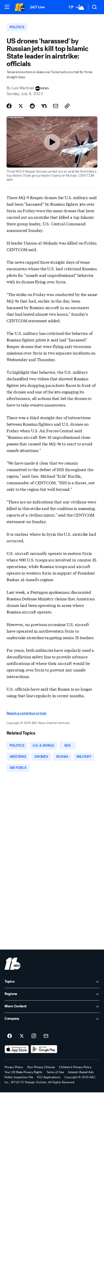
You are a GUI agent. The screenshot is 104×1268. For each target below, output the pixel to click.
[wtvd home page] (12, 964)
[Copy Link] (67, 106)
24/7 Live (37, 7)
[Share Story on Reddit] (32, 106)
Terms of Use (55, 1072)
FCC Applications (48, 1077)
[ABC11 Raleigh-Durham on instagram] (34, 1036)
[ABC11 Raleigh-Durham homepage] (19, 7)
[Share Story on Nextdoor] (44, 106)
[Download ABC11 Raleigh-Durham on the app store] (17, 1049)
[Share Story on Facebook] (9, 106)
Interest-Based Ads (81, 1072)
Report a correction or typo (26, 713)
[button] (7, 7)
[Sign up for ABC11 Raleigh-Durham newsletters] (46, 1036)
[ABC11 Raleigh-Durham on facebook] (10, 1036)
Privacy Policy (14, 1067)
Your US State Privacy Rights (23, 1072)
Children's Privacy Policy (75, 1067)
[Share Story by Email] (55, 106)
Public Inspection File (19, 1077)
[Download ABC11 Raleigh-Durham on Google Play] (44, 1049)
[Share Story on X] (20, 106)
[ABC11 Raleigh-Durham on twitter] (22, 1036)
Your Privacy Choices (41, 1067)
